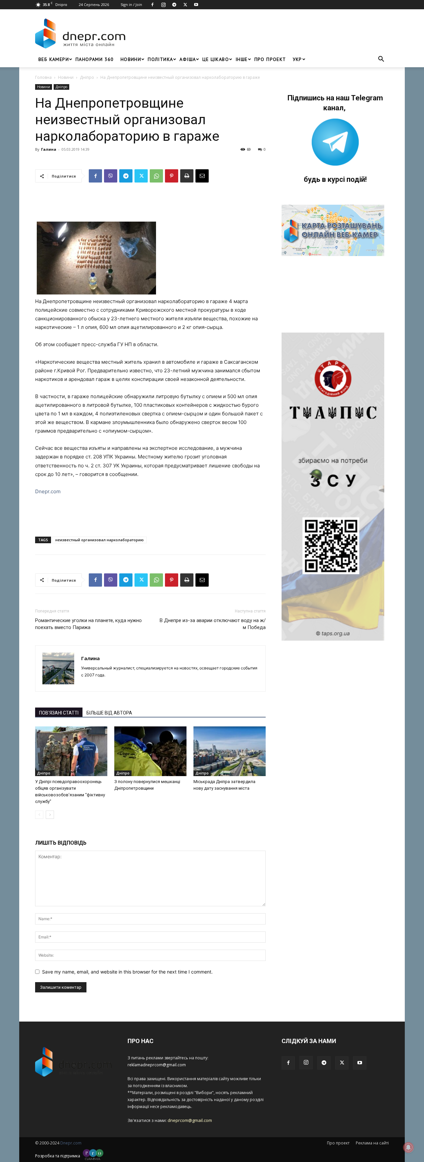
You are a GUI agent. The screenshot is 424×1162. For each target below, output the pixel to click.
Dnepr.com (48, 491)
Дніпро (87, 77)
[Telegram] (174, 4)
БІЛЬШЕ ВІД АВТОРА (109, 712)
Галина (48, 149)
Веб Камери (53, 59)
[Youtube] (196, 4)
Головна (43, 77)
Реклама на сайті (372, 1143)
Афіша (188, 59)
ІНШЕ (242, 59)
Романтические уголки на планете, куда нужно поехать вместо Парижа (88, 623)
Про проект (270, 59)
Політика (160, 59)
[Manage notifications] (408, 1147)
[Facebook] (152, 4)
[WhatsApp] (156, 176)
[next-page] (50, 815)
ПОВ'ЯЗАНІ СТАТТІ (59, 712)
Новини (131, 59)
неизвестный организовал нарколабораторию (99, 539)
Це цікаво (215, 59)
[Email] (202, 176)
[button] (381, 60)
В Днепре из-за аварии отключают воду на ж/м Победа (213, 623)
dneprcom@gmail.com (190, 1120)
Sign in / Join (131, 4)
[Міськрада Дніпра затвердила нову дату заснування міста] (229, 751)
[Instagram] (163, 4)
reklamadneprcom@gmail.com (157, 1065)
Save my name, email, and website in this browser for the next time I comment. (127, 972)
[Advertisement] (259, 33)
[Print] (186, 176)
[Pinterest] (171, 176)
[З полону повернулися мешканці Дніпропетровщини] (150, 751)
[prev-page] (39, 815)
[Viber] (110, 176)
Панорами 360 (95, 59)
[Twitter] (185, 4)
